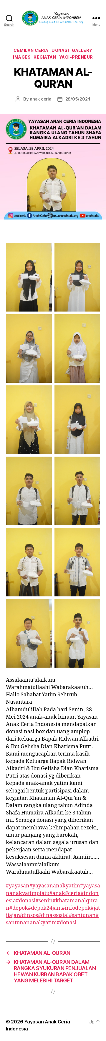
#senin (44, 900)
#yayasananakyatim (54, 885)
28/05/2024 (77, 99)
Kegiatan (45, 57)
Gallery (82, 50)
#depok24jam (45, 908)
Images (22, 57)
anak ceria (40, 99)
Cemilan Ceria (31, 50)
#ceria (73, 893)
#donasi (26, 900)
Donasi (60, 50)
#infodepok (76, 908)
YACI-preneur (76, 57)
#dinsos (28, 915)
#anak (57, 893)
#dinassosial (53, 915)
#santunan (82, 915)
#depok (18, 908)
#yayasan (17, 885)
